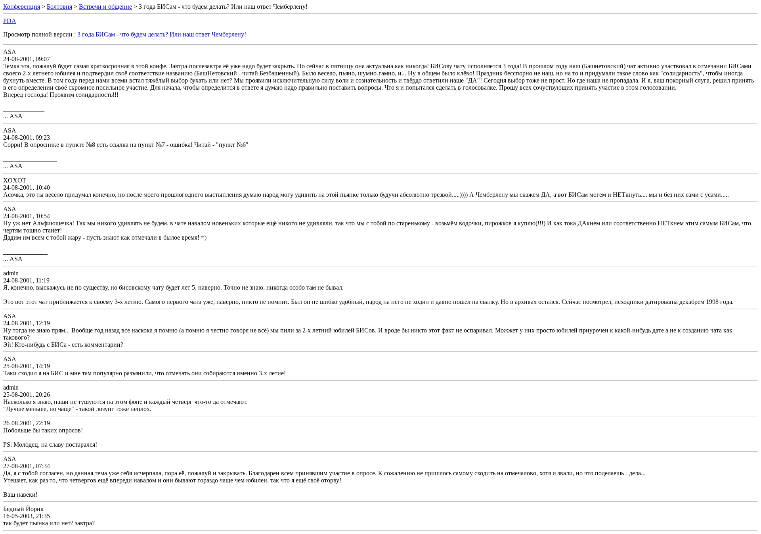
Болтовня (59, 6)
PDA (9, 20)
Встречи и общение (105, 6)
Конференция (21, 6)
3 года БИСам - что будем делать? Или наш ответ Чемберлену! (161, 34)
